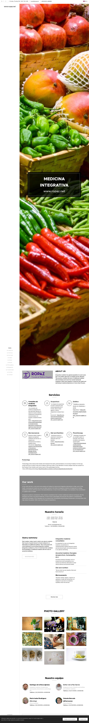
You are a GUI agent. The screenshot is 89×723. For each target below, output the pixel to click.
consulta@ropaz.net (35, 1)
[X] (4, 1)
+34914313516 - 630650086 (46, 1)
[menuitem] (9, 348)
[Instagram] (6, 1)
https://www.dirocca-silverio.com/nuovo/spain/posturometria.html (55, 469)
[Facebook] (2, 1)
